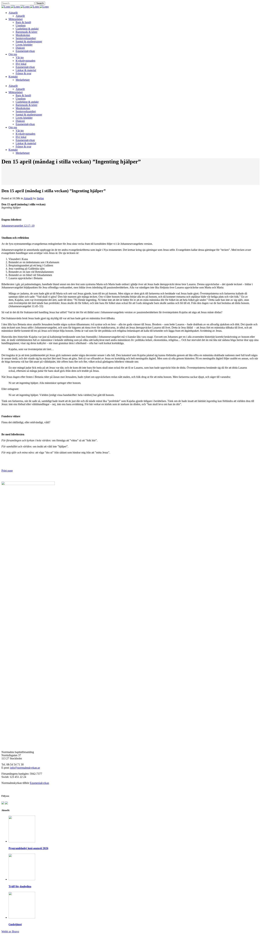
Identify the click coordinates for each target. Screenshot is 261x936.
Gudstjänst (15, 924)
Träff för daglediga (20, 886)
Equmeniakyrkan (39, 782)
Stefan (40, 198)
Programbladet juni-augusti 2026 (28, 848)
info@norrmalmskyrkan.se (25, 767)
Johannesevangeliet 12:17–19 (17, 225)
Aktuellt (27, 198)
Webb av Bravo (10, 931)
